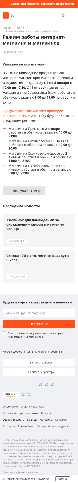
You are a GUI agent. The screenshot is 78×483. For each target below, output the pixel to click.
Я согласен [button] (62, 478)
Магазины (46, 419)
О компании (10, 406)
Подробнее (43, 478)
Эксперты (9, 426)
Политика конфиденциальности (20, 472)
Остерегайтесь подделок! (53, 426)
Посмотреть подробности (56, 3)
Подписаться (39, 324)
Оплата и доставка (32, 406)
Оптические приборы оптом (20, 413)
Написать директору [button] (41, 372)
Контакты (61, 419)
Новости (19, 27)
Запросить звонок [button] (40, 362)
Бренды (32, 419)
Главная (7, 27)
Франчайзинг (26, 426)
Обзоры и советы (13, 419)
